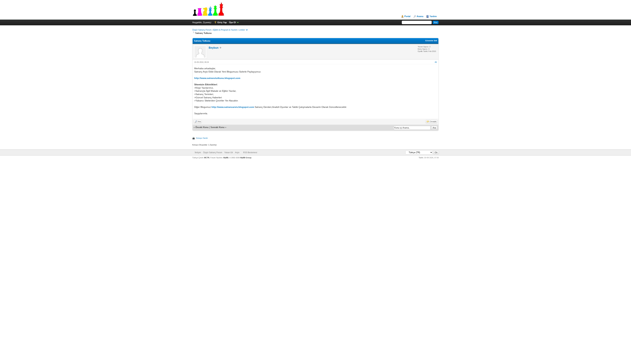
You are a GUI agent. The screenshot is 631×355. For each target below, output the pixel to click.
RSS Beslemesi (250, 152)
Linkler (242, 30)
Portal (407, 16)
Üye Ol (232, 22)
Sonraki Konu (217, 127)
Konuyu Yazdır (202, 138)
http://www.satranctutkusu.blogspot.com (217, 78)
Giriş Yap (222, 22)
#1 (436, 62)
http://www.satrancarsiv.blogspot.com (232, 107)
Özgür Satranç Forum (201, 30)
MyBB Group (245, 158)
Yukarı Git (228, 152)
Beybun (214, 47)
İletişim (198, 152)
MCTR (206, 158)
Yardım (433, 16)
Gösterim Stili (431, 41)
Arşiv (237, 152)
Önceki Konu (202, 127)
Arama (420, 16)
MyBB (225, 158)
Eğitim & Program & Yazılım (225, 30)
